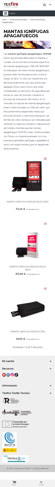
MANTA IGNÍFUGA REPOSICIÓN (28, 331)
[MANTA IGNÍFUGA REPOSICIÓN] (28, 307)
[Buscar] (44, 5)
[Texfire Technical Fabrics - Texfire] (11, 4)
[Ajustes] (50, 5)
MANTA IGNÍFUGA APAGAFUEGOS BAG (28, 201)
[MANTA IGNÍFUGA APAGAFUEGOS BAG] (28, 177)
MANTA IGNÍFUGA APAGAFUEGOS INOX (27, 268)
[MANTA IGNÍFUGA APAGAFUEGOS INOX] (28, 242)
